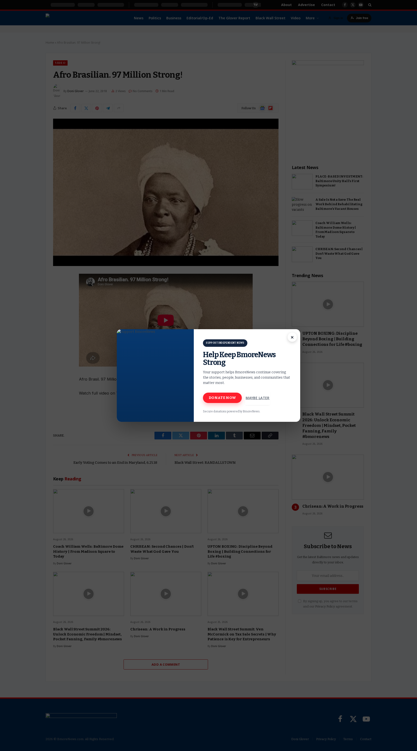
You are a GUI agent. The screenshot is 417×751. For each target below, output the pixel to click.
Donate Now (222, 398)
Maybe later (258, 398)
